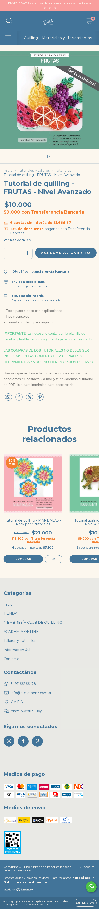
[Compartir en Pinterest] (40, 399)
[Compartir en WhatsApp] (8, 397)
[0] (89, 22)
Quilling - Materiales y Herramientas (58, 38)
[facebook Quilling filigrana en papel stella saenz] (23, 741)
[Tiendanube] (19, 890)
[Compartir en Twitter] (30, 399)
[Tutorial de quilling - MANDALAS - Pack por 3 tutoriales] (53, 559)
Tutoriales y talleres (34, 170)
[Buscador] (9, 21)
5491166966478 (23, 684)
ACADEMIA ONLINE (21, 631)
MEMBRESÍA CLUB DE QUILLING (33, 622)
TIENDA (10, 613)
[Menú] (8, 38)
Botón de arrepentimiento (25, 882)
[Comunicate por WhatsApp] (91, 886)
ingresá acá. (81, 878)
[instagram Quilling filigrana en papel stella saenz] (9, 741)
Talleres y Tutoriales (20, 641)
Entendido (85, 902)
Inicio (8, 170)
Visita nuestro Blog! (27, 711)
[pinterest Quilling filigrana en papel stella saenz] (37, 741)
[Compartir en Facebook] (19, 399)
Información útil (17, 650)
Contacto (11, 659)
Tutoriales (63, 170)
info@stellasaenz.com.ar (31, 693)
